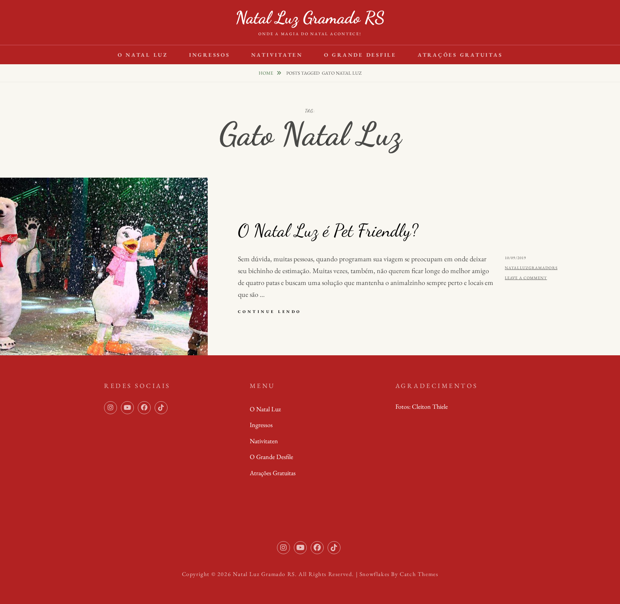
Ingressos (209, 54)
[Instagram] (110, 407)
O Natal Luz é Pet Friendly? (328, 230)
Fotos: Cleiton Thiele (421, 406)
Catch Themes (419, 574)
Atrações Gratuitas (460, 54)
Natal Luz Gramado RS (310, 17)
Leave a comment (526, 277)
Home (266, 73)
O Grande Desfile (360, 54)
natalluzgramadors (531, 267)
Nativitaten (277, 54)
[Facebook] (144, 407)
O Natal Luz (143, 54)
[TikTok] (161, 407)
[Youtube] (127, 407)
